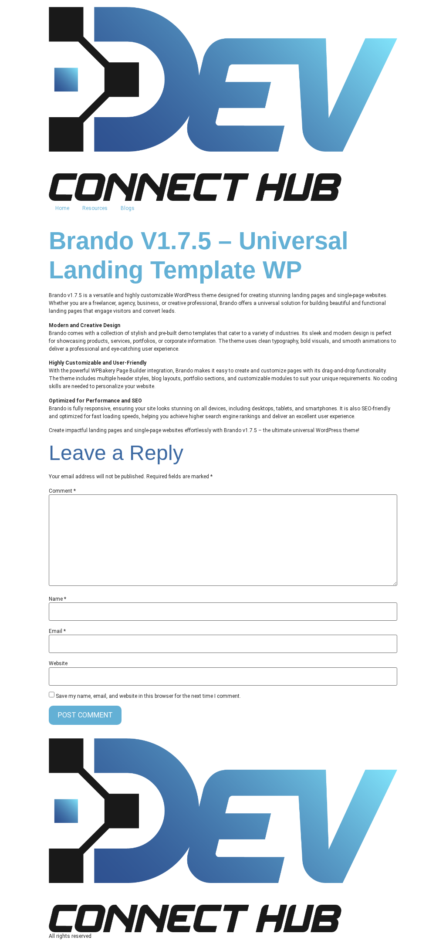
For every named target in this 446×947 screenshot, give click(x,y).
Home (62, 208)
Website (58, 663)
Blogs (128, 208)
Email (57, 631)
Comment (62, 491)
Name (57, 599)
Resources (95, 208)
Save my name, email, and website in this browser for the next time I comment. (148, 696)
